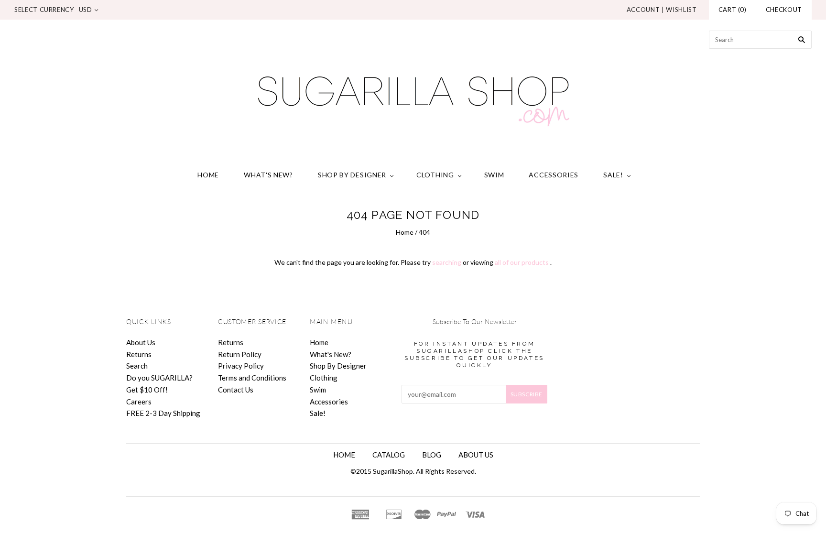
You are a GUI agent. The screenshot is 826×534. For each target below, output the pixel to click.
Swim (494, 175)
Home (208, 175)
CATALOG (388, 454)
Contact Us (235, 389)
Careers (139, 401)
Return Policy (239, 354)
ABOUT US (475, 454)
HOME (344, 454)
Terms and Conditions (252, 377)
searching (446, 262)
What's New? (268, 175)
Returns (139, 354)
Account (643, 9)
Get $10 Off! (147, 389)
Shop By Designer (352, 175)
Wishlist (681, 9)
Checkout (784, 9)
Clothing (435, 175)
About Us (140, 342)
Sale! (613, 175)
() (732, 9)
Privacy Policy (241, 365)
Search (137, 365)
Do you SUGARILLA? (159, 377)
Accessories (553, 175)
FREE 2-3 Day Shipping (163, 413)
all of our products (522, 262)
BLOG (431, 454)
